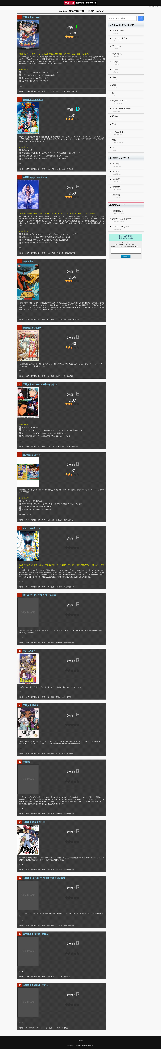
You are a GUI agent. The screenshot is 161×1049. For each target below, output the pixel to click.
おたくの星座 (29, 651)
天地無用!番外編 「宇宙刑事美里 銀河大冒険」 (45, 878)
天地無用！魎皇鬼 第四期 (35, 934)
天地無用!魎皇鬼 (31, 705)
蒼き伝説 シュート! (32, 455)
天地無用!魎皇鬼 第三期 (34, 822)
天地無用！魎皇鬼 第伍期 (35, 985)
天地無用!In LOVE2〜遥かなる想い (40, 384)
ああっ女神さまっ (31, 528)
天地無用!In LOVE (32, 17)
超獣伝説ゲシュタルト (33, 328)
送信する (126, 256)
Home (80, 1040)
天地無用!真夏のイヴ (33, 99)
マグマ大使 (28, 261)
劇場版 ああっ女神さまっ (35, 177)
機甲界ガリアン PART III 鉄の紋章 (39, 595)
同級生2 (26, 762)
